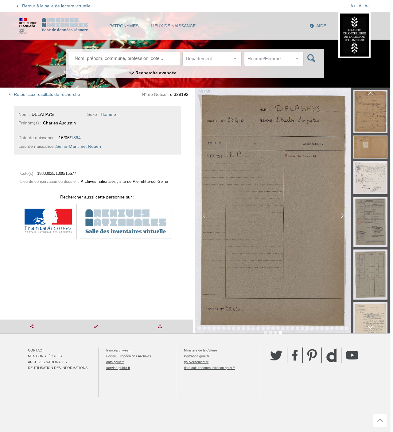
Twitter (276, 355)
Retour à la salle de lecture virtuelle (56, 5)
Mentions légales (45, 356)
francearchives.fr (119, 350)
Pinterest (312, 355)
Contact (36, 350)
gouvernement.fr (196, 362)
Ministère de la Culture (200, 350)
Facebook (295, 355)
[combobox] (213, 60)
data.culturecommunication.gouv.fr (209, 368)
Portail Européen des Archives (128, 356)
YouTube (352, 355)
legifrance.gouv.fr (196, 356)
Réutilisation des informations (58, 368)
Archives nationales (47, 362)
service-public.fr (118, 368)
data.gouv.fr (115, 362)
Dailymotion (331, 355)
